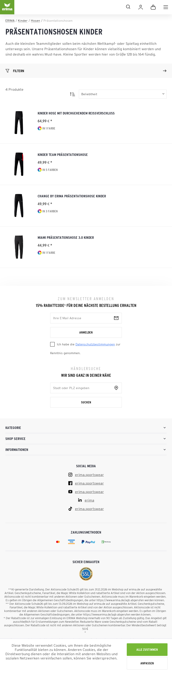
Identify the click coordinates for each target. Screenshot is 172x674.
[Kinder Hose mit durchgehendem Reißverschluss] (18, 122)
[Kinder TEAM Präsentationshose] (18, 164)
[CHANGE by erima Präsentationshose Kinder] (18, 205)
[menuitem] (165, 7)
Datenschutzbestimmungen (95, 344)
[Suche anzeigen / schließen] (74, 6)
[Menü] (165, 7)
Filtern (18, 71)
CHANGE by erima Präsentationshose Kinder (72, 196)
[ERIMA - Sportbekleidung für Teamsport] (7, 11)
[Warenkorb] (153, 7)
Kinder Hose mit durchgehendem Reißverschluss (76, 113)
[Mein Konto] (140, 7)
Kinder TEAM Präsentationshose (63, 155)
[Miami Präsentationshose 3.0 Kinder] (18, 247)
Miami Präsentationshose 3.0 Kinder (66, 237)
